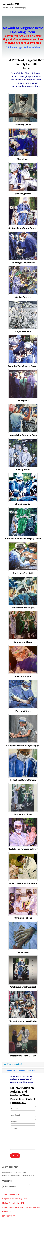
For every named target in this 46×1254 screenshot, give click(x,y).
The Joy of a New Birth (23, 573)
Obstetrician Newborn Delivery (23, 849)
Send (15, 1156)
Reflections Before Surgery (23, 780)
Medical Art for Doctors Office (13, 1203)
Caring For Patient (23, 918)
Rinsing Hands (23, 469)
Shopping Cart (9, 1216)
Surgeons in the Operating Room (14, 1199)
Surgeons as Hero (23, 331)
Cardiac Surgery (23, 297)
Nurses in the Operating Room (23, 435)
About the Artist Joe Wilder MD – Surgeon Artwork (21, 1207)
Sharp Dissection (23, 504)
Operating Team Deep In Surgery (23, 366)
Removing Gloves (23, 124)
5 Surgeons (23, 400)
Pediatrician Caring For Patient (23, 883)
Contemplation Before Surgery (23, 228)
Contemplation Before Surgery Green (23, 538)
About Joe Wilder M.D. (10, 1194)
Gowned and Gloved (23, 642)
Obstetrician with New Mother (23, 1021)
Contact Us (6, 1211)
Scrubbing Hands (23, 194)
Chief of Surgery (23, 676)
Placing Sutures (23, 711)
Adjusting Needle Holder (23, 263)
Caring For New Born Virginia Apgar (23, 745)
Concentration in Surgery (23, 607)
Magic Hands (23, 159)
